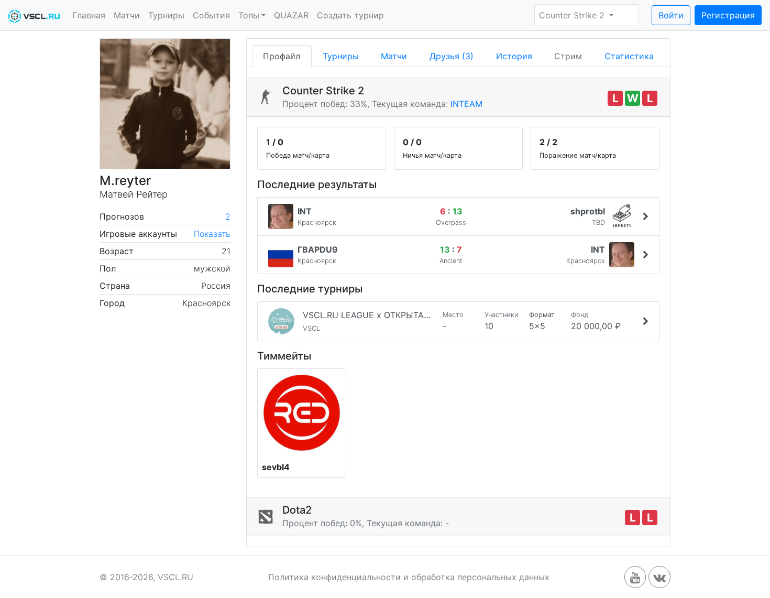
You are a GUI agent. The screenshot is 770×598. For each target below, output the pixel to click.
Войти (671, 15)
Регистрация (728, 15)
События (211, 15)
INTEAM (466, 104)
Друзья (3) (452, 56)
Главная (88, 15)
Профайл (281, 56)
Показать (212, 234)
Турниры (166, 15)
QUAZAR (291, 15)
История (514, 56)
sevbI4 (276, 467)
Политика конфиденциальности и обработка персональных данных (408, 577)
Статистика (629, 56)
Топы (248, 15)
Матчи (127, 15)
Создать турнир (350, 15)
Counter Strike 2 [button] (573, 15)
